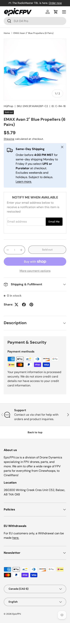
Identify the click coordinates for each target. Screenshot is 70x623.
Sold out (47, 249)
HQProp (8, 106)
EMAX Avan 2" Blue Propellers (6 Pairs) (33, 33)
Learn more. (24, 181)
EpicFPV (16, 613)
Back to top (35, 432)
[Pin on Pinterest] (31, 304)
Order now (55, 3)
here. (15, 538)
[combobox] (35, 21)
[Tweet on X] (16, 304)
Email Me (54, 221)
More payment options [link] (35, 271)
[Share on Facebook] (24, 304)
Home (7, 33)
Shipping (9, 139)
